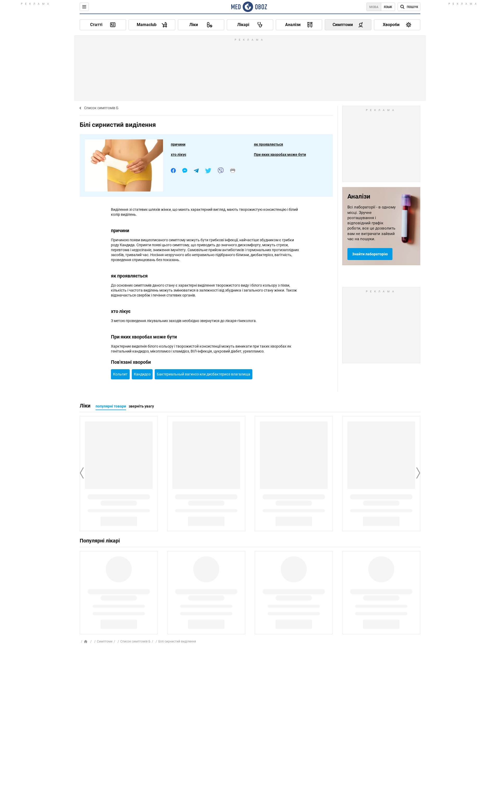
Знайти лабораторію (370, 254)
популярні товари (111, 406)
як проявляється (268, 144)
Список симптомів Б (101, 108)
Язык (388, 7)
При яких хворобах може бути (280, 154)
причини (178, 144)
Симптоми (105, 641)
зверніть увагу (141, 406)
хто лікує (178, 154)
